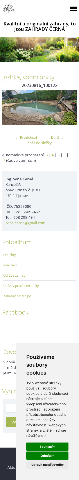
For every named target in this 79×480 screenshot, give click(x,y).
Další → (57, 137)
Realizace (10, 265)
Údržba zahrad (14, 275)
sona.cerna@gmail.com (25, 222)
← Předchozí (26, 137)
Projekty (9, 254)
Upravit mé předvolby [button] (47, 464)
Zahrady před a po (17, 296)
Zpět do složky (39, 142)
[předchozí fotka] (9, 107)
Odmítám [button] (47, 455)
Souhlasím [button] (48, 446)
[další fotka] (70, 107)
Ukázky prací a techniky (21, 285)
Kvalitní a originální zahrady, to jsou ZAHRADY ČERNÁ (40, 26)
